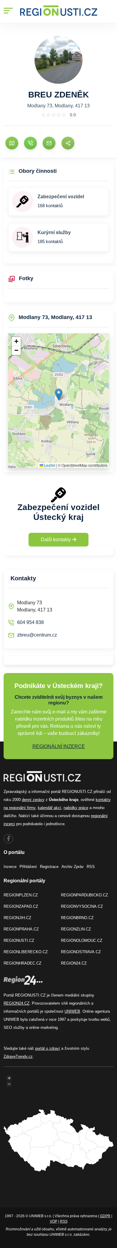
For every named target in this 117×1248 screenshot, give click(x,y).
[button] (58, 394)
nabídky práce (76, 807)
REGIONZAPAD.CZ (21, 906)
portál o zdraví (47, 1048)
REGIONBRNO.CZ (77, 918)
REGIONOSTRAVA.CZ (81, 952)
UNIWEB (72, 1011)
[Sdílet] (68, 143)
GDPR (105, 1216)
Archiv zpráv (73, 866)
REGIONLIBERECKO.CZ (26, 952)
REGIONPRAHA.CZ (21, 929)
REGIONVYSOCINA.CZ (82, 906)
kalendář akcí (49, 807)
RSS (91, 866)
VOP (53, 1221)
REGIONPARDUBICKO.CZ (84, 895)
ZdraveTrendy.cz (18, 1056)
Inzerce (10, 866)
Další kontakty (56, 539)
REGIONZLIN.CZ (76, 929)
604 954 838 (30, 622)
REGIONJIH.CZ (17, 918)
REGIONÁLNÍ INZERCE (58, 746)
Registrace (49, 866)
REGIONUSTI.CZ (19, 940)
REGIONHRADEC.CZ (22, 963)
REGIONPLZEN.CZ (21, 895)
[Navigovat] (11, 143)
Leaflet (49, 465)
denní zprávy (33, 799)
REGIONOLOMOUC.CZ (81, 940)
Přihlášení (28, 866)
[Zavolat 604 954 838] (30, 143)
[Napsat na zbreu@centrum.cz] (49, 143)
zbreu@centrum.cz (37, 634)
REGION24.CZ (74, 963)
